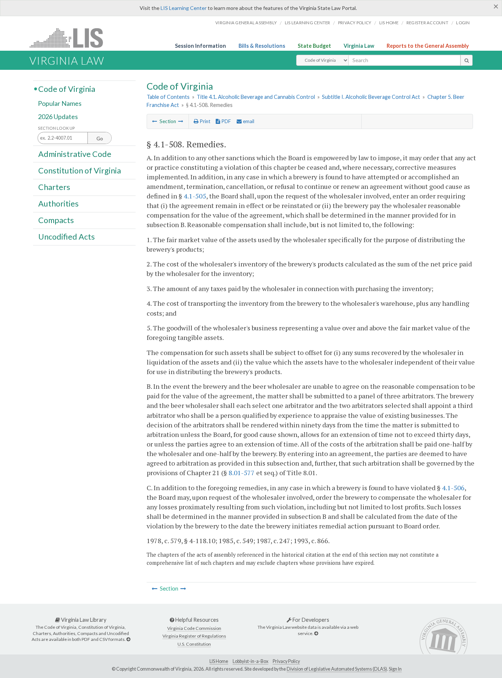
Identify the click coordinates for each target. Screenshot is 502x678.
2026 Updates (58, 116)
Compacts (56, 220)
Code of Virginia (66, 88)
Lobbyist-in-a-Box (250, 661)
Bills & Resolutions (262, 46)
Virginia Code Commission (194, 628)
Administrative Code (74, 153)
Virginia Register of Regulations (194, 636)
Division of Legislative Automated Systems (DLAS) (337, 669)
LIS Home (218, 661)
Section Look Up (56, 128)
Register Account (427, 22)
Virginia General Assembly (246, 22)
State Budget (314, 46)
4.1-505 (195, 195)
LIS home (389, 22)
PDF (225, 121)
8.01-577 (242, 472)
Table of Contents (168, 97)
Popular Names (60, 104)
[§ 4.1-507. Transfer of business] (154, 121)
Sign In (395, 669)
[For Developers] (316, 633)
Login (463, 22)
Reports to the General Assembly (428, 46)
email (248, 121)
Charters (54, 187)
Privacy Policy (355, 22)
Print (204, 121)
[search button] (466, 60)
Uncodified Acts (66, 236)
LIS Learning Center (184, 8)
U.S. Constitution (194, 644)
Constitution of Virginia (79, 170)
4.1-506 (453, 487)
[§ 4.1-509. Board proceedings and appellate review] (180, 121)
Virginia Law (359, 46)
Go (99, 138)
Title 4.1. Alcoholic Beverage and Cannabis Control (256, 97)
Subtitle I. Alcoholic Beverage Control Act (371, 97)
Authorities (58, 203)
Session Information (200, 46)
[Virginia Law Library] (128, 639)
